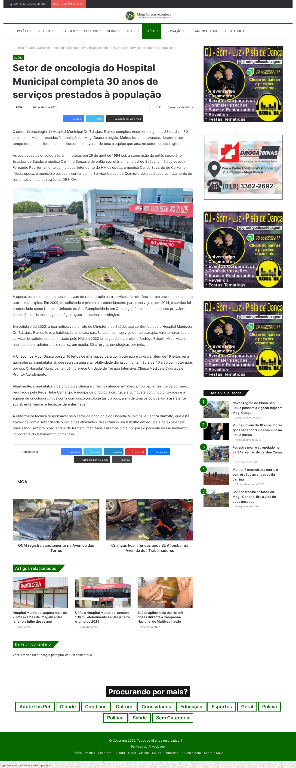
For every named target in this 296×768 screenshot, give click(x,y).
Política (44, 31)
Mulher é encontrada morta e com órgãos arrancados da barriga (255, 474)
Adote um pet (35, 706)
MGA (19, 107)
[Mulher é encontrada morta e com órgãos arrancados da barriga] (216, 476)
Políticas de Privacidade (148, 746)
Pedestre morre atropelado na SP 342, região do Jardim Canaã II (257, 452)
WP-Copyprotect (42, 765)
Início (20, 48)
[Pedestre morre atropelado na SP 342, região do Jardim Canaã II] (216, 453)
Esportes (67, 31)
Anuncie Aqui (205, 31)
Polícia (22, 31)
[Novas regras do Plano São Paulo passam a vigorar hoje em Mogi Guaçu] (216, 409)
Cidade (131, 31)
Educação (173, 31)
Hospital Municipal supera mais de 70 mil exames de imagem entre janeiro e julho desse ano (40, 617)
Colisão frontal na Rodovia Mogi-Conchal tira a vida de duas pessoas (254, 496)
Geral (112, 31)
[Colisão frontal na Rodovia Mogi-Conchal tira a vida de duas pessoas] (216, 498)
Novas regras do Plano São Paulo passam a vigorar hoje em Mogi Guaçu (257, 408)
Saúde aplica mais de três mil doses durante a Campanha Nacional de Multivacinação (160, 617)
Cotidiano (96, 706)
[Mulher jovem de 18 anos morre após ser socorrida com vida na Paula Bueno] (216, 431)
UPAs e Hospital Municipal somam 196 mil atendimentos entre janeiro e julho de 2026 (102, 617)
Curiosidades (156, 706)
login (46, 655)
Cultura (91, 31)
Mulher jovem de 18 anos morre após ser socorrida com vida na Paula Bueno (257, 430)
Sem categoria (172, 718)
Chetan (26, 765)
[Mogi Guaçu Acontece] (148, 15)
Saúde (150, 31)
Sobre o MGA (233, 31)
